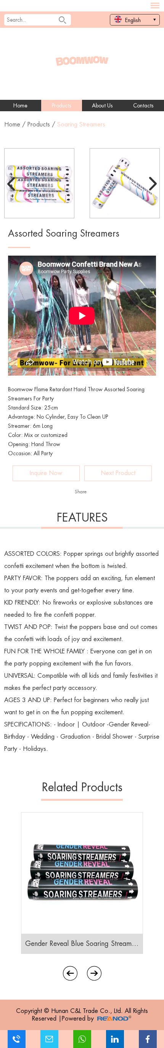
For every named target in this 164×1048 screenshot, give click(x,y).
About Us (102, 105)
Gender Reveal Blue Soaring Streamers (82, 943)
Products (61, 105)
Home (20, 105)
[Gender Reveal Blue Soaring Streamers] (82, 873)
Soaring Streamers (81, 125)
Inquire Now (46, 473)
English (132, 20)
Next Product (118, 473)
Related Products (82, 787)
